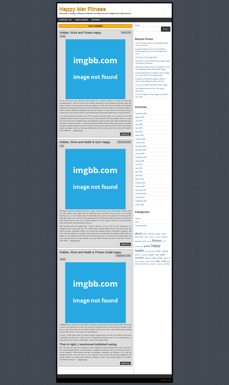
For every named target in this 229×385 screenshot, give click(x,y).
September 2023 (141, 157)
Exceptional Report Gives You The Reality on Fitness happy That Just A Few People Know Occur (151, 51)
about (138, 233)
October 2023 (140, 154)
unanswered (144, 264)
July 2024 (138, 121)
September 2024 (141, 113)
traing (163, 261)
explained (164, 237)
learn (158, 251)
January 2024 (140, 143)
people (151, 255)
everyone (152, 237)
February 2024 (140, 139)
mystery (137, 255)
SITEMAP (95, 20)
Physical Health (140, 226)
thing (152, 261)
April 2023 (138, 175)
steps (136, 261)
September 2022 (141, 201)
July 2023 (138, 164)
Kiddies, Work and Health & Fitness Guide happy (90, 252)
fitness (156, 240)
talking (148, 261)
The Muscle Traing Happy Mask (146, 57)
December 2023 (140, 146)
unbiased (152, 264)
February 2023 (140, 183)
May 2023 (138, 172)
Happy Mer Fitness (82, 9)
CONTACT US (65, 20)
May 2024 (138, 128)
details (163, 234)
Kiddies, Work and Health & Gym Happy (85, 142)
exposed (138, 241)
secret (147, 258)
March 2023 (139, 179)
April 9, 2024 (126, 32)
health (139, 250)
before (158, 234)
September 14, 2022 (123, 256)
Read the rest (78, 130)
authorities (151, 234)
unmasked (159, 264)
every (146, 237)
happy (156, 246)
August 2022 (139, 205)
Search (137, 25)
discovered (139, 237)
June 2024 (139, 124)
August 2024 (139, 117)
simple (159, 258)
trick (168, 261)
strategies (142, 261)
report (162, 255)
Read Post (125, 134)
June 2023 (139, 168)
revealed (139, 258)
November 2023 (140, 150)
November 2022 (140, 194)
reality (157, 255)
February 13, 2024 (124, 142)
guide (147, 246)
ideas (146, 251)
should (153, 258)
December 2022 (140, 190)
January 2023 (140, 186)
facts (144, 241)
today (157, 261)
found (164, 241)
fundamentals (139, 246)
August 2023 (139, 161)
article (145, 234)
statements (166, 258)
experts (158, 237)
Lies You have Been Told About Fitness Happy (151, 85)
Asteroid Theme (166, 380)
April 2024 (138, 132)
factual (149, 241)
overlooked (144, 255)
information (152, 251)
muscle (165, 251)
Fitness (62, 36)
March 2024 (139, 135)
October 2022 (140, 197)
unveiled (166, 264)
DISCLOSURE (81, 20)
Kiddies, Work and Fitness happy (80, 32)
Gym (62, 146)
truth (136, 264)
